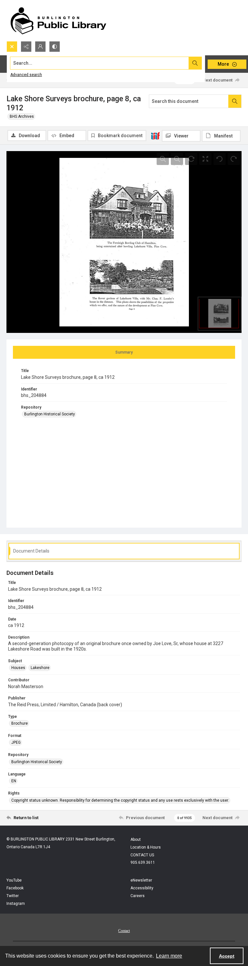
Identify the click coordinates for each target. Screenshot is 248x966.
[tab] (124, 352)
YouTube (14, 880)
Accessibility (141, 888)
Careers (137, 896)
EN (13, 781)
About (135, 839)
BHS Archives (22, 116)
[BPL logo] (58, 20)
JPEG (16, 742)
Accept (226, 956)
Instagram (15, 903)
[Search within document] (234, 101)
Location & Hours (145, 847)
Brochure (19, 723)
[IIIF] (155, 135)
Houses (18, 667)
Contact (124, 930)
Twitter (12, 896)
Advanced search (26, 74)
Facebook (15, 888)
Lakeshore (40, 667)
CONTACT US (142, 855)
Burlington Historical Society (49, 414)
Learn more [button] (169, 956)
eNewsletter (141, 880)
